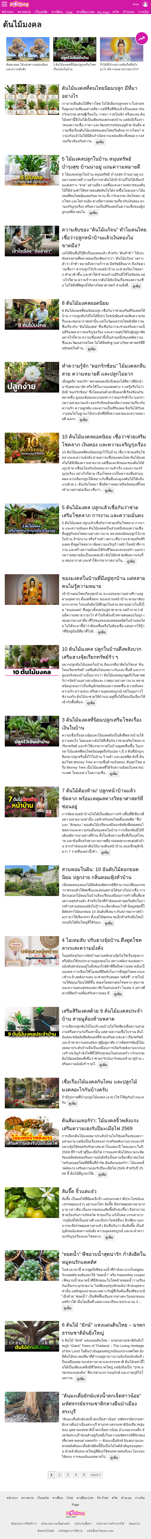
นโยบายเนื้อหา (83, 1523)
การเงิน (143, 12)
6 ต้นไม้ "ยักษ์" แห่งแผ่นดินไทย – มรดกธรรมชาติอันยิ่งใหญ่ (103, 1329)
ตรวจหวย (24, 12)
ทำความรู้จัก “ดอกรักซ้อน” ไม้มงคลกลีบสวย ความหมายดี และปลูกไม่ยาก (104, 370)
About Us (134, 1523)
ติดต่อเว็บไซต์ (46, 1530)
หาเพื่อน (57, 12)
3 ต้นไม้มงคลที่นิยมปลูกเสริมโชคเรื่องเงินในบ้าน (101, 724)
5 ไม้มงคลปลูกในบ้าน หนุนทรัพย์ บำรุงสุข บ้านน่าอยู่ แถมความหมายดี (101, 163)
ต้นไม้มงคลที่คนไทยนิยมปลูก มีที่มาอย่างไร (99, 92)
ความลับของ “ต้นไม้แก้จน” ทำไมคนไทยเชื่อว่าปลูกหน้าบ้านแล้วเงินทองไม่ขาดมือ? (104, 237)
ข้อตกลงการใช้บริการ (23, 1523)
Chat (69, 12)
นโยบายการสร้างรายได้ (110, 1523)
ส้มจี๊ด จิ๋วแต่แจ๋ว (79, 1191)
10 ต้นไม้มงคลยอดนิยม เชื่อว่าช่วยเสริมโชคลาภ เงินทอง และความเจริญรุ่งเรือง (104, 440)
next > (96, 1475)
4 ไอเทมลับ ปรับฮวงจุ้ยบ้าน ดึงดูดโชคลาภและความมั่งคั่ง (102, 944)
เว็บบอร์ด (41, 12)
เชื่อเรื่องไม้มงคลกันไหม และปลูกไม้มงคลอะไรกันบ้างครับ (99, 1085)
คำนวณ (128, 12)
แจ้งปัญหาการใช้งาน (70, 1530)
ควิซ (116, 12)
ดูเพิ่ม (100, 142)
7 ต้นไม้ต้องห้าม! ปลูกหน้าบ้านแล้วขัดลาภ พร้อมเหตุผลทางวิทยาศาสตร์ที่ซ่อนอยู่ (102, 798)
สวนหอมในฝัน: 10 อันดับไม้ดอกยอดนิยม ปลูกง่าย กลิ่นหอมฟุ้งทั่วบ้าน (100, 873)
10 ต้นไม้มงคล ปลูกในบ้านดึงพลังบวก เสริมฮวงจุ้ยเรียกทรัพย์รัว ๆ (101, 653)
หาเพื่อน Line (85, 12)
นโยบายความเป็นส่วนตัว (55, 1523)
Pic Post (103, 12)
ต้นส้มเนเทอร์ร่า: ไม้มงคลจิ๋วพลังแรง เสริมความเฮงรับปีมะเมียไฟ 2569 (100, 1124)
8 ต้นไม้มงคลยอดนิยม (85, 303)
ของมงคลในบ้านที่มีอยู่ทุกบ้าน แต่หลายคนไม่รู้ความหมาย (103, 582)
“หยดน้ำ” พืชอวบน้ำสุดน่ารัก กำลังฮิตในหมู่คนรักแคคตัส (104, 1258)
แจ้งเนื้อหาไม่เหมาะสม (100, 1530)
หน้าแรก (7, 12)
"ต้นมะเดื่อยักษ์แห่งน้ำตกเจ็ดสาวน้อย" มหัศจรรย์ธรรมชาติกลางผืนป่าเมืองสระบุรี (101, 1403)
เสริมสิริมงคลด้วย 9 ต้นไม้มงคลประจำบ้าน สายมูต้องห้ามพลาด (102, 1015)
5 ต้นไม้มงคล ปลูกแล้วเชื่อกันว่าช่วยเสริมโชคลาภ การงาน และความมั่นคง (102, 511)
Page (75, 1504)
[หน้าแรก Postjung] (19, 4)
